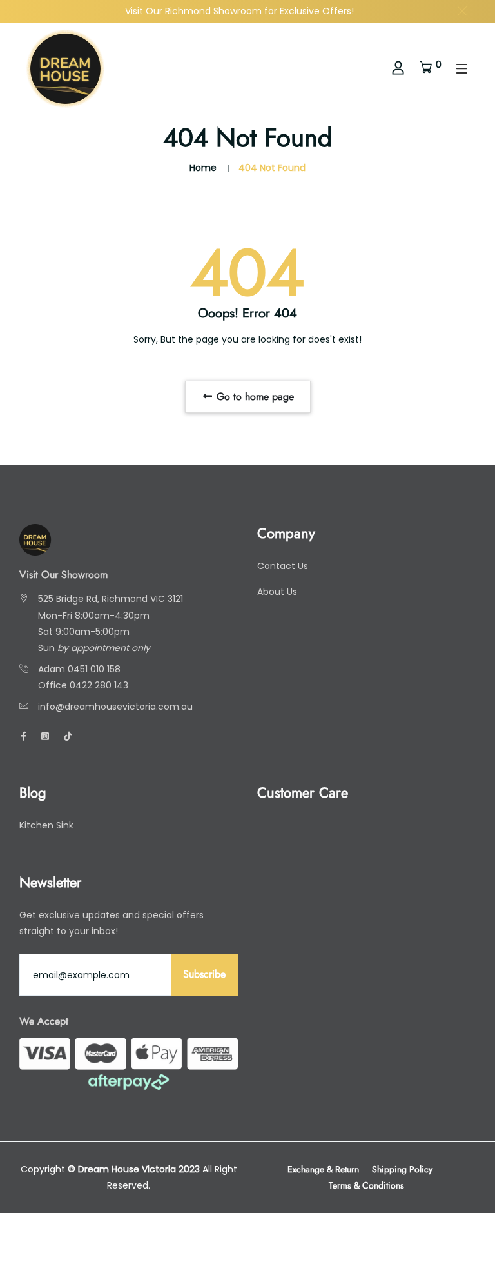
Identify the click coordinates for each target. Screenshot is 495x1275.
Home (203, 167)
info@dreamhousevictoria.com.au (115, 706)
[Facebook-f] (23, 736)
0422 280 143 (99, 685)
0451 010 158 (94, 669)
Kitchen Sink (46, 825)
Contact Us (282, 565)
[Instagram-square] (45, 736)
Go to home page (253, 396)
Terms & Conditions (366, 1185)
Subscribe (204, 974)
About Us (277, 591)
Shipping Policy (402, 1169)
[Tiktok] (68, 736)
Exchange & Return (323, 1169)
